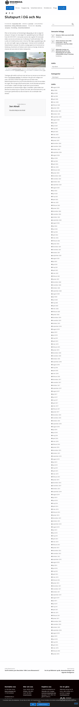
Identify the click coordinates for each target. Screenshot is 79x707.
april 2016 (55, 438)
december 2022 (57, 211)
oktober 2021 (56, 252)
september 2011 (57, 595)
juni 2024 (55, 158)
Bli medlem (10, 8)
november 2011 (57, 589)
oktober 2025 (56, 114)
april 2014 (55, 506)
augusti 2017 (56, 391)
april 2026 (55, 99)
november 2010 (57, 624)
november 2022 (57, 214)
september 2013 (57, 524)
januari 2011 (56, 618)
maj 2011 (55, 606)
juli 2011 (55, 600)
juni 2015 (55, 465)
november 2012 (57, 553)
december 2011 (57, 586)
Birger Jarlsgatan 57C (10, 691)
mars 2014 (55, 509)
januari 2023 (56, 208)
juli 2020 (55, 297)
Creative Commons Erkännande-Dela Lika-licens (49, 693)
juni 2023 (55, 193)
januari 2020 (56, 314)
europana (7, 28)
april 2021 (55, 270)
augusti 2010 (56, 633)
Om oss (17, 8)
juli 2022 (55, 226)
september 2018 (57, 361)
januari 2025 (56, 140)
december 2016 (57, 415)
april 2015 (55, 471)
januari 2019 (56, 350)
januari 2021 (56, 279)
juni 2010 (55, 639)
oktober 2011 (56, 592)
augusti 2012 (56, 562)
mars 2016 (55, 441)
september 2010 (57, 630)
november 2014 (57, 485)
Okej (33, 704)
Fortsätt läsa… (59, 36)
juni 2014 (55, 500)
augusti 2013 (56, 527)
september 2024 (57, 152)
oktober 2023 (56, 181)
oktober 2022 (56, 217)
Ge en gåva (62, 8)
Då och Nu (38, 25)
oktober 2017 (56, 385)
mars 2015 (55, 474)
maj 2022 (55, 232)
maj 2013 (55, 536)
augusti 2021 (56, 258)
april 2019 (55, 341)
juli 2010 (55, 636)
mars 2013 (55, 541)
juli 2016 (55, 429)
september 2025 (57, 117)
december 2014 (57, 482)
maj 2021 (55, 267)
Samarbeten (8, 25)
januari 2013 (56, 547)
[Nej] (76, 703)
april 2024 (55, 164)
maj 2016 (55, 435)
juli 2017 (55, 394)
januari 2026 (56, 108)
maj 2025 (55, 128)
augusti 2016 (56, 426)
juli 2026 (55, 90)
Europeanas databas (14, 77)
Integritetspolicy (27, 695)
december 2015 (57, 450)
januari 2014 (56, 515)
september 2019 (57, 326)
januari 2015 (56, 479)
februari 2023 (56, 205)
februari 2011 (56, 615)
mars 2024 (55, 167)
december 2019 (57, 317)
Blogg (55, 8)
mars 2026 (55, 102)
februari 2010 (56, 651)
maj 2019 (55, 338)
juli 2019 (55, 332)
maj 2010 (55, 642)
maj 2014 (55, 503)
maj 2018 (55, 367)
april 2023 (55, 199)
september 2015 (57, 456)
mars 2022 (55, 238)
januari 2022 (56, 243)
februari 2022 (56, 241)
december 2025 (57, 111)
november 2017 (57, 382)
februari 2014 (56, 512)
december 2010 (57, 621)
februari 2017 (56, 409)
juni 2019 (55, 335)
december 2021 (57, 246)
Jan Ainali (30, 23)
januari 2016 (56, 447)
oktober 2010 (56, 627)
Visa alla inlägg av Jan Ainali (17, 110)
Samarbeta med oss (36, 8)
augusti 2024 (56, 155)
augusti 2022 (56, 223)
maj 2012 (55, 571)
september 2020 (57, 291)
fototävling (14, 28)
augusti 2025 (56, 120)
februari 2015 (56, 477)
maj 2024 (55, 161)
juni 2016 (55, 432)
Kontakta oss (48, 8)
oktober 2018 (56, 359)
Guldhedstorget (16, 69)
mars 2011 (55, 612)
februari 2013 (56, 544)
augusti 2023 (56, 187)
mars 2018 (55, 373)
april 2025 (55, 131)
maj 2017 (55, 400)
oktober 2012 (56, 556)
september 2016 (57, 423)
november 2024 (57, 146)
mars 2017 (55, 406)
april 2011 (55, 609)
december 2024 (57, 143)
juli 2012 (55, 565)
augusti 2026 (56, 87)
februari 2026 (56, 105)
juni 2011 (55, 603)
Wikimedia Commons (21, 25)
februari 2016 (56, 444)
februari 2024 (56, 170)
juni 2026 (55, 93)
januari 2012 (56, 583)
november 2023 (57, 179)
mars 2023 (55, 202)
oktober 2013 (56, 521)
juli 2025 (55, 123)
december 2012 (57, 550)
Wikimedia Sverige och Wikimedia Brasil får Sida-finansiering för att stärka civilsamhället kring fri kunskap (65, 52)
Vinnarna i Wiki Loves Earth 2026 (65, 35)
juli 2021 (55, 261)
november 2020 (57, 285)
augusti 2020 (56, 294)
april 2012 (55, 574)
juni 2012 (55, 568)
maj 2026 (55, 96)
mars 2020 (55, 308)
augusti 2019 (56, 329)
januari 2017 (56, 412)
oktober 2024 (56, 149)
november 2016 (57, 418)
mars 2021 (55, 273)
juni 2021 (55, 264)
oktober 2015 (56, 453)
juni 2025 (55, 125)
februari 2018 (56, 376)
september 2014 (57, 491)
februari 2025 (56, 137)
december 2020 (57, 282)
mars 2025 (55, 134)
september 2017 (57, 388)
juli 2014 (55, 497)
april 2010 (55, 645)
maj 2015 (55, 468)
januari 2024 (56, 173)
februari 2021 (56, 276)
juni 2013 (55, 533)
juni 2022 (55, 229)
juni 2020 (55, 300)
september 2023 (57, 184)
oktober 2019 (56, 323)
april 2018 (55, 370)
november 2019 (57, 320)
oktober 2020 (56, 288)
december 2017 (57, 379)
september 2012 (57, 559)
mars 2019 (55, 344)
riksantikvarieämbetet (24, 28)
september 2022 (57, 220)
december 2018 (57, 353)
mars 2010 (55, 648)
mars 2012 (55, 577)
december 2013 (57, 518)
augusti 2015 (56, 459)
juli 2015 (55, 462)
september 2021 (57, 255)
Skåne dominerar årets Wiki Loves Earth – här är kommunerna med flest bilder (64, 42)
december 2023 (57, 176)
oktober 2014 (56, 488)
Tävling (14, 25)
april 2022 (55, 235)
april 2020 (55, 305)
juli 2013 (55, 530)
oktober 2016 (56, 420)
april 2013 (55, 538)
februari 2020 (56, 311)
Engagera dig (25, 8)
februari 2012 (56, 580)
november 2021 (57, 249)
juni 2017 (55, 397)
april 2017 (55, 403)
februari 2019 (56, 347)
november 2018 (57, 356)
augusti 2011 (56, 597)
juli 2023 (55, 190)
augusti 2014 (56, 494)
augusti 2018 (56, 364)
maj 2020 (55, 302)
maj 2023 (55, 196)
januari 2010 (56, 654)
